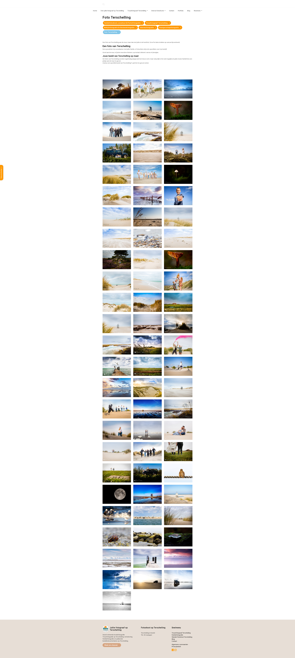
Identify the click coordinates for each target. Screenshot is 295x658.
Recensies (197, 11)
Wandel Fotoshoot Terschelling (182, 637)
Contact (171, 11)
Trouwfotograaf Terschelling (137, 11)
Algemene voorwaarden (180, 644)
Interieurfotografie (147, 27)
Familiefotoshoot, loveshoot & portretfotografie (122, 23)
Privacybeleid (176, 646)
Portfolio (181, 11)
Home (95, 11)
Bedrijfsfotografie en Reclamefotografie (119, 27)
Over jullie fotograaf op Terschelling (112, 11)
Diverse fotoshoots (157, 11)
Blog (188, 11)
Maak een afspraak (111, 645)
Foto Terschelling (110, 32)
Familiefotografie (177, 635)
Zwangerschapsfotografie (169, 27)
